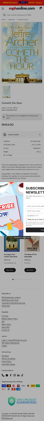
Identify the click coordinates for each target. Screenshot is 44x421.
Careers (4, 346)
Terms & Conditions (8, 359)
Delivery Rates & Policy (10, 319)
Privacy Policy (6, 361)
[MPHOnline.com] (22, 8)
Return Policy (6, 324)
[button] (40, 8)
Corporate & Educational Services (13, 303)
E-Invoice (5, 316)
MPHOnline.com (7, 418)
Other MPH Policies (8, 364)
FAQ (3, 322)
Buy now (10, 270)
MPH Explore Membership (10, 343)
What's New (6, 306)
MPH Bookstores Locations (11, 297)
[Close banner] (42, 3)
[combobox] (22, 15)
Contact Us (6, 330)
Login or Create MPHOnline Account (14, 340)
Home (3, 19)
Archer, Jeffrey (12, 108)
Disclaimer (5, 356)
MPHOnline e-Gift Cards (10, 300)
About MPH (6, 327)
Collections (11, 19)
